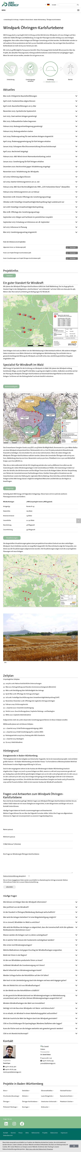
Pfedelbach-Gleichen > (67, 1101)
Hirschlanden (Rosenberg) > (11, 1096)
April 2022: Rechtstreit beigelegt (15, 151)
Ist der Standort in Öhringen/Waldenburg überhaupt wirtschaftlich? (29, 912)
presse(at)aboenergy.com (47, 1063)
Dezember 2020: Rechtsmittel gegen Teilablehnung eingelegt (26, 166)
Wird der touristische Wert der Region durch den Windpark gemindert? (30, 1018)
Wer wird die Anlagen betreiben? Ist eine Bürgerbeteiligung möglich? (29, 917)
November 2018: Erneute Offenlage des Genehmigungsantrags (27, 197)
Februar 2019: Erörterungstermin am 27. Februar (21, 192)
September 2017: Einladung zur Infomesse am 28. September (26, 222)
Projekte (44, 1133)
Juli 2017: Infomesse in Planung (15, 227)
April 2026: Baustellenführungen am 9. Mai (19, 106)
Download (72, 247)
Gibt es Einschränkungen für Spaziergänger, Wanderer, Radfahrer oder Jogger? (32, 1023)
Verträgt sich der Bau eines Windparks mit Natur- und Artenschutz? (28, 1008)
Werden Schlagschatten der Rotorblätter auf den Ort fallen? (26, 975)
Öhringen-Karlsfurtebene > (30, 1101)
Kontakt (54, 5)
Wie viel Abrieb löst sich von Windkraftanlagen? (21, 985)
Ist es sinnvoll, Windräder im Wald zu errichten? (21, 922)
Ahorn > (5, 1090)
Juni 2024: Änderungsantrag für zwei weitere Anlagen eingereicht (28, 136)
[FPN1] (40, 660)
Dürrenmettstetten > (47, 1090)
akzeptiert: (14, 876)
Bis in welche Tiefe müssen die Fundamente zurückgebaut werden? (28, 940)
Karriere (13, 1133)
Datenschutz (54, 1133)
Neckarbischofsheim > (66, 1096)
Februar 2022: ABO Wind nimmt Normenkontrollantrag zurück (27, 156)
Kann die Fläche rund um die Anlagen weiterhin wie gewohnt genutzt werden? (33, 1028)
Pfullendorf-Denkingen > (10, 1107)
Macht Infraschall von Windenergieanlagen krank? (22, 970)
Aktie (27, 1133)
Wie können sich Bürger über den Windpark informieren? (25, 902)
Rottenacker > (45, 1107)
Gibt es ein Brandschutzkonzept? (15, 1033)
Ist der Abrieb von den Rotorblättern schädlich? (21, 990)
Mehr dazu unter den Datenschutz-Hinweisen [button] (39, 1149)
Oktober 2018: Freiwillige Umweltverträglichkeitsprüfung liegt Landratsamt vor (33, 202)
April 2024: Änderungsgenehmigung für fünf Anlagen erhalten (27, 141)
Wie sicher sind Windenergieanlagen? (17, 945)
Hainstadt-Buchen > (66, 1090)
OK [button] (74, 1146)
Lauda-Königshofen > (47, 1096)
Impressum (64, 1133)
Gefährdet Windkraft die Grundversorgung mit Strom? (24, 965)
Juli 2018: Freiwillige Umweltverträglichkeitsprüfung (23, 207)
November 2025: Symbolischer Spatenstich (19, 111)
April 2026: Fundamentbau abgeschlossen (19, 101)
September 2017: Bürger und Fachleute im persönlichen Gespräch (28, 217)
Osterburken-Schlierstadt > (49, 1101)
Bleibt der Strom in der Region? (15, 955)
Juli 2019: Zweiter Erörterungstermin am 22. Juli (21, 182)
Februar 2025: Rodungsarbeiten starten (18, 131)
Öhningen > (6, 1101)
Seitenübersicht (8, 1135)
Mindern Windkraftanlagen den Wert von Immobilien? (24, 1003)
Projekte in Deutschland (26, 19)
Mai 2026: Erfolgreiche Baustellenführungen (20, 96)
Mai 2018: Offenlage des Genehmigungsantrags (21, 212)
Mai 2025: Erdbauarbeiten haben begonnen (19, 121)
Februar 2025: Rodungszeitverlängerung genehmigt (22, 126)
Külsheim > (25, 1096)
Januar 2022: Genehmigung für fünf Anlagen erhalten (23, 161)
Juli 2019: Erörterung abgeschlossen (16, 177)
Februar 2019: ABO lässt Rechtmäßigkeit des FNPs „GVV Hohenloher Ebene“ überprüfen (36, 187)
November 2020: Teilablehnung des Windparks (21, 171)
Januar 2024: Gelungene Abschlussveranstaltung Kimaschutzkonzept (29, 146)
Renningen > (26, 1107)
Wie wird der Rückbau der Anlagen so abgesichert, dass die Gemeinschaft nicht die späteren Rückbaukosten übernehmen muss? (38, 928)
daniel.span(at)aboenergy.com (12, 1072)
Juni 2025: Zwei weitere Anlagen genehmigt (20, 116)
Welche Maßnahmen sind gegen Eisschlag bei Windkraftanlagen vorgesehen (32, 950)
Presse (20, 1133)
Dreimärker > (26, 1090)
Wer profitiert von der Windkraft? (16, 907)
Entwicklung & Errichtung (11, 19)
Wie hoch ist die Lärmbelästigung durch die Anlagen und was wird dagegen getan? (34, 980)
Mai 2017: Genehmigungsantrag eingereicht (20, 232)
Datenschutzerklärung (10, 876)
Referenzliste (35, 1133)
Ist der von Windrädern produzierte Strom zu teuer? (23, 960)
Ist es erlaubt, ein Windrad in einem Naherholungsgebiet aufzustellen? (30, 1013)
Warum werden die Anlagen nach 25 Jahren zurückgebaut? (25, 935)
